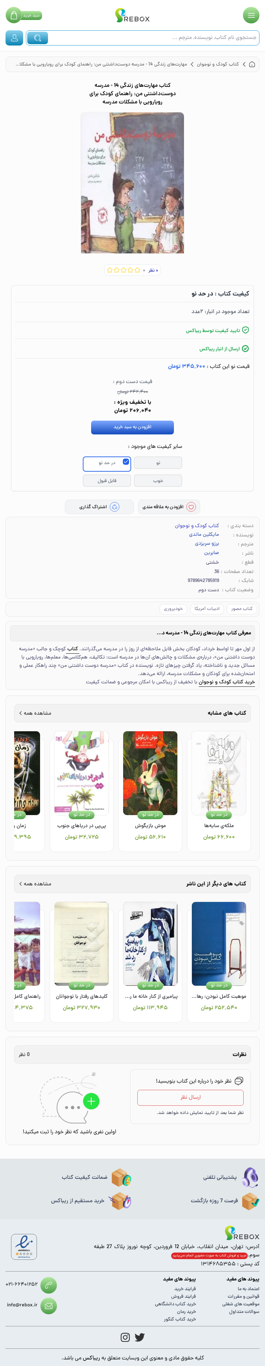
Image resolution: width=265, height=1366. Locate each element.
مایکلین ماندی (204, 535)
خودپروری (173, 609)
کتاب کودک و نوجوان (197, 526)
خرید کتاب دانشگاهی (175, 1304)
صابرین (211, 553)
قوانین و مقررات (243, 1296)
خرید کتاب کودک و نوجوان (227, 682)
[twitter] (140, 1337)
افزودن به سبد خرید (132, 427)
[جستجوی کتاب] (37, 38)
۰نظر (153, 270)
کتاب (72, 649)
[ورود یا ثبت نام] (14, 38)
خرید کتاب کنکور (180, 1319)
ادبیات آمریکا (207, 609)
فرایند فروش (183, 1296)
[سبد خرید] (14, 15)
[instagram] (125, 1337)
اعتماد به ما (248, 1289)
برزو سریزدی (207, 544)
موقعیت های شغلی (240, 1304)
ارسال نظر (190, 1098)
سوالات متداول (244, 1312)
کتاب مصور (242, 609)
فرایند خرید (185, 1289)
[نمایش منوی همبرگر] (251, 15)
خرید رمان (186, 1312)
